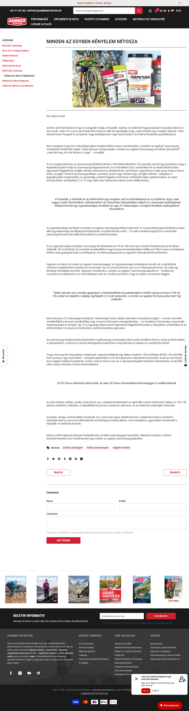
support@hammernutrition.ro (103, 690)
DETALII (107, 3)
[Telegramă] (70, 458)
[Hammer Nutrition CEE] (15, 589)
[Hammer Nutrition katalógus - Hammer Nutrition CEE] (78, 589)
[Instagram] (20, 673)
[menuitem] (22, 45)
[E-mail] (76, 458)
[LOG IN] (150, 10)
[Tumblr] (64, 458)
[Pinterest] (59, 458)
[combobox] (104, 10)
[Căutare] (108, 10)
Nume (50, 501)
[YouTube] (29, 673)
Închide (179, 3)
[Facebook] (48, 458)
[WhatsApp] (81, 458)
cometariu (52, 513)
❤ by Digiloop (130, 690)
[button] (160, 10)
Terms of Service (162, 623)
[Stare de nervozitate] (53, 458)
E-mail (122, 501)
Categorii (7, 40)
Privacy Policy (146, 623)
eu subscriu (161, 616)
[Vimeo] (38, 673)
